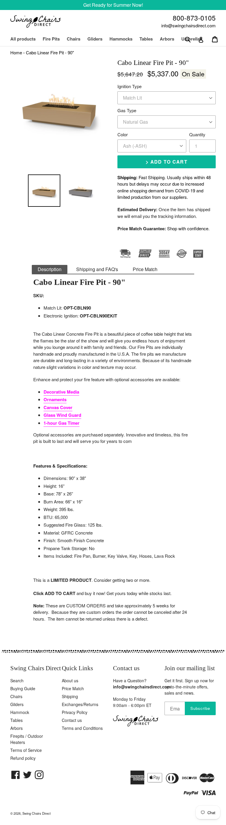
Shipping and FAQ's (97, 269)
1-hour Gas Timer (61, 423)
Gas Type (126, 110)
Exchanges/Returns (80, 704)
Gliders (94, 39)
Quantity (197, 134)
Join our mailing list (189, 668)
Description (50, 269)
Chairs (76, 39)
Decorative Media (61, 392)
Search (17, 680)
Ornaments (55, 399)
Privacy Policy (74, 712)
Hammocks (120, 39)
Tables (146, 39)
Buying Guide (22, 688)
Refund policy (23, 758)
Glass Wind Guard (62, 415)
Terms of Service (26, 750)
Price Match (145, 269)
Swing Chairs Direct (36, 813)
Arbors (16, 728)
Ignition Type (129, 86)
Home (16, 52)
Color (122, 134)
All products (23, 39)
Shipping (70, 696)
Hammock (19, 712)
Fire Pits (51, 39)
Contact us (72, 720)
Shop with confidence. (188, 228)
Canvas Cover (58, 407)
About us (70, 680)
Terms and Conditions (82, 728)
